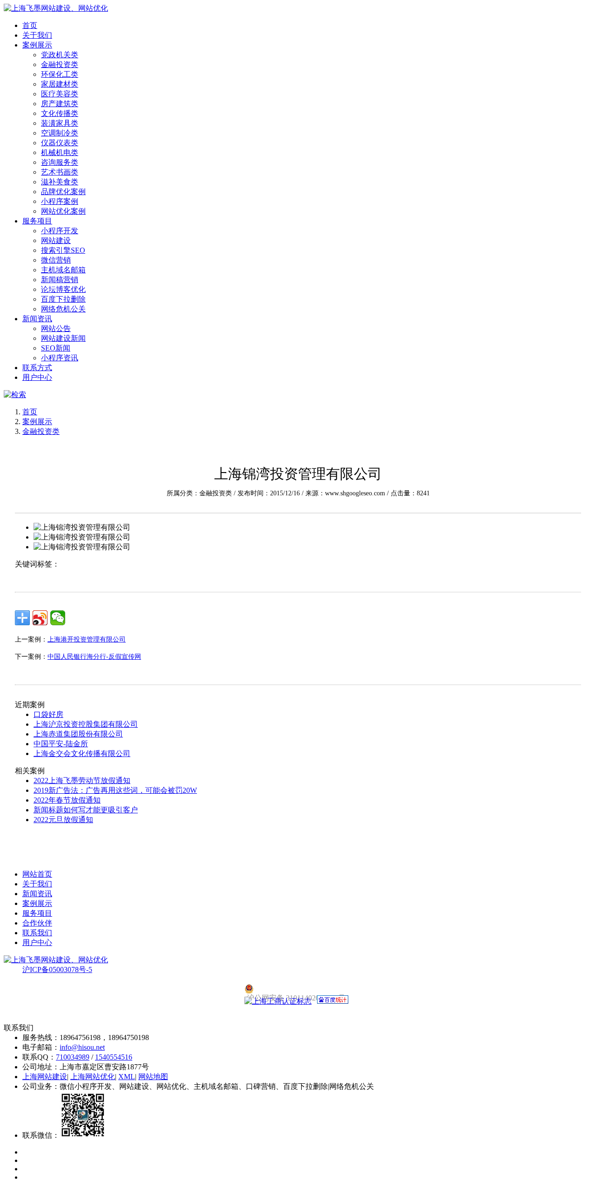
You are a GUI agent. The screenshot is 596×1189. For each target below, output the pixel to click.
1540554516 (113, 1057)
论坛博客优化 (63, 289)
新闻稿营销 (59, 280)
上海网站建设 (44, 1077)
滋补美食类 (59, 182)
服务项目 (37, 221)
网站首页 (37, 874)
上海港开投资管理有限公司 (86, 639)
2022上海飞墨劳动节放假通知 (82, 780)
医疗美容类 (59, 94)
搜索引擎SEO (63, 250)
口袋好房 (48, 714)
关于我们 (37, 35)
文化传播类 (59, 113)
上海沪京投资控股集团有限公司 (86, 724)
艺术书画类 (59, 172)
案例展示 (37, 45)
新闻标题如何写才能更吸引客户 (86, 810)
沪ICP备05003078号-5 (57, 969)
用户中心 (37, 377)
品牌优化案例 (63, 192)
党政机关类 (59, 55)
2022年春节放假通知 (67, 800)
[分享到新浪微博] (40, 617)
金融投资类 (59, 64)
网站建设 (56, 240)
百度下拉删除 (63, 299)
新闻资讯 (37, 319)
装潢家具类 (59, 123)
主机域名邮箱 (63, 270)
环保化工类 (59, 74)
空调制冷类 (59, 133)
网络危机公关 (63, 309)
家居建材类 (59, 84)
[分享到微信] (57, 617)
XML (126, 1077)
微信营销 (56, 260)
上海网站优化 (92, 1077)
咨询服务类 (59, 162)
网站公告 (56, 328)
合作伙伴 (37, 923)
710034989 (72, 1057)
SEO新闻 (55, 348)
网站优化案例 (63, 211)
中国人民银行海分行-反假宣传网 (94, 656)
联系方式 (37, 368)
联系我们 (37, 933)
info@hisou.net (82, 1047)
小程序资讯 (59, 358)
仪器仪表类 (59, 143)
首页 (29, 25)
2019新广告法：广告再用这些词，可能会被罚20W (115, 790)
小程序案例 (59, 201)
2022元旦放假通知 (63, 820)
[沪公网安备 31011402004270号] (298, 988)
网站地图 (153, 1077)
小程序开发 (59, 231)
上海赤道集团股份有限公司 (78, 734)
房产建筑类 (59, 104)
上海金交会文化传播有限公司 (82, 753)
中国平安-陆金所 (61, 744)
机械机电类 (59, 152)
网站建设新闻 (63, 338)
